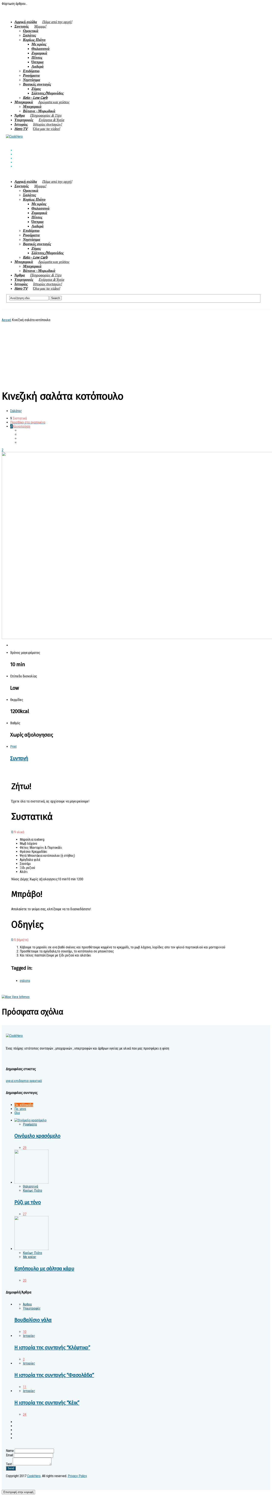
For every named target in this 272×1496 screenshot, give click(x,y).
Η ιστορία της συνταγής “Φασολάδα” (54, 1375)
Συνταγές (30, 26)
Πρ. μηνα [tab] (20, 1109)
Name (10, 1451)
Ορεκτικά (30, 31)
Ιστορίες (38, 124)
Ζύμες (36, 89)
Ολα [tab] (17, 1113)
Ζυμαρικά (39, 53)
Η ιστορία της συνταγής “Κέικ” (46, 1403)
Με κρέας (39, 44)
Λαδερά (37, 66)
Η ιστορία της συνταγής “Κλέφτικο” (52, 1348)
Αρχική (6, 320)
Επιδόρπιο (31, 71)
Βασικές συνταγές (37, 84)
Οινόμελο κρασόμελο (37, 1136)
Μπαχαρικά (41, 102)
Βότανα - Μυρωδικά (39, 111)
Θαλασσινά (40, 48)
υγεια (9, 1081)
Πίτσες (36, 57)
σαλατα (25, 981)
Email (9, 1455)
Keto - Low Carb (35, 97)
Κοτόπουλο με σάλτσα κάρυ (44, 1269)
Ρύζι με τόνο (27, 1202)
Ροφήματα (31, 75)
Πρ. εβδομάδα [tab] (23, 1105)
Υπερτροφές (39, 120)
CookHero (34, 1476)
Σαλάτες (29, 35)
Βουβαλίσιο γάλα (33, 1320)
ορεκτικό (35, 1081)
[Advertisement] (133, 353)
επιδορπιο (21, 1081)
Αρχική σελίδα (43, 22)
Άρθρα (37, 115)
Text (9, 1464)
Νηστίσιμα (31, 80)
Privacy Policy (77, 1476)
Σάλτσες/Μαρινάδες (47, 93)
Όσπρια (37, 62)
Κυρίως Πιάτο (34, 40)
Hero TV (37, 129)
